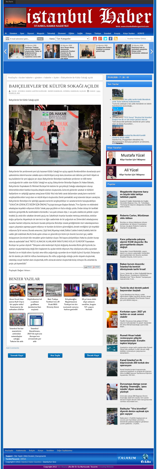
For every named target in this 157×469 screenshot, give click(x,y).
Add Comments (12, 348)
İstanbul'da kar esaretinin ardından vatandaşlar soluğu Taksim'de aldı (16, 335)
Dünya (88, 33)
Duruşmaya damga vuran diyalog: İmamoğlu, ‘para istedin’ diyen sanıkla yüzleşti (133, 388)
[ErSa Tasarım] (134, 463)
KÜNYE (141, 33)
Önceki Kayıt (93, 355)
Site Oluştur (62, 467)
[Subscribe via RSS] (116, 39)
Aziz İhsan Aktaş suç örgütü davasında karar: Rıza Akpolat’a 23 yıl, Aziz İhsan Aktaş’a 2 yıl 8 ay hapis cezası (104, 53)
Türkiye (97, 33)
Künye (40, 451)
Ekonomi (62, 33)
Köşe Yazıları (129, 33)
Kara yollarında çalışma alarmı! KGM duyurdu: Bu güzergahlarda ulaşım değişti (134, 243)
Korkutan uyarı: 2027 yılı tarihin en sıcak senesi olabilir (133, 314)
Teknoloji (51, 33)
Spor (22, 33)
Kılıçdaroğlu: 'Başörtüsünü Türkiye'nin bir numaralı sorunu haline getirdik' (70, 304)
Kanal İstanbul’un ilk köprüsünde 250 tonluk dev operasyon (134, 363)
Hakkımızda (21, 451)
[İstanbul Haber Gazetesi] (78, 26)
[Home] (5, 33)
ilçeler (83, 91)
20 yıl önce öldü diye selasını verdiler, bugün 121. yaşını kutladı (89, 304)
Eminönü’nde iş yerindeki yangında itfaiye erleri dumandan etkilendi (69, 50)
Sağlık (80, 33)
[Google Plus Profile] (100, 39)
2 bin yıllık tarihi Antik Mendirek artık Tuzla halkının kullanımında (131, 100)
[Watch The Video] (95, 39)
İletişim (32, 451)
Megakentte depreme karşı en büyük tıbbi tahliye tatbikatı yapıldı (134, 194)
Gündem (13, 33)
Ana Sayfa (9, 1)
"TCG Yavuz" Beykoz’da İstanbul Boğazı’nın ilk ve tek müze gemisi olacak (132, 118)
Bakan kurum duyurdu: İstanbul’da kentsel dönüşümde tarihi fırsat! (133, 267)
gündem (66, 91)
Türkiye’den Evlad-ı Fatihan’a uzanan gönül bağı (33, 49)
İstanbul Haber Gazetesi (31, 462)
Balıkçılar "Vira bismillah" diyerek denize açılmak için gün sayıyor (134, 411)
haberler (75, 91)
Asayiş (117, 33)
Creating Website (106, 467)
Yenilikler (50, 451)
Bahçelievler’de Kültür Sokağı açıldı (54, 86)
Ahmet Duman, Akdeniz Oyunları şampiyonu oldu (139, 49)
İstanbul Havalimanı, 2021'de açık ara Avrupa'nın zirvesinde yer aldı (34, 335)
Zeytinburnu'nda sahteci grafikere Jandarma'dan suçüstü (34, 304)
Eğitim (71, 33)
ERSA (23, 459)
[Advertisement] (130, 436)
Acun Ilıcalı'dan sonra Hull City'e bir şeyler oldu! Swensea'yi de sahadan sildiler (16, 304)
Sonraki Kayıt (16, 355)
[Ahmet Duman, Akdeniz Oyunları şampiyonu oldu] (123, 57)
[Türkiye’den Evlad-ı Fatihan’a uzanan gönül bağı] (17, 57)
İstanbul (107, 33)
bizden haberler (55, 91)
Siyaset (30, 33)
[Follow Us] (105, 39)
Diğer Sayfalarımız (64, 451)
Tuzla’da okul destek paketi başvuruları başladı (134, 289)
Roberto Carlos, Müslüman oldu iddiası (134, 216)
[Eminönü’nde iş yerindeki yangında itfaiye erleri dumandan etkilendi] (52, 57)
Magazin (40, 33)
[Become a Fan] (110, 39)
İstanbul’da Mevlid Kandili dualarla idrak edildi (128, 136)
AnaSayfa (9, 451)
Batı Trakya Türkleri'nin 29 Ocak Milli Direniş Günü (52, 303)
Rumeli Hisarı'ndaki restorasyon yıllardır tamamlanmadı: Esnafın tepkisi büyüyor (132, 339)
